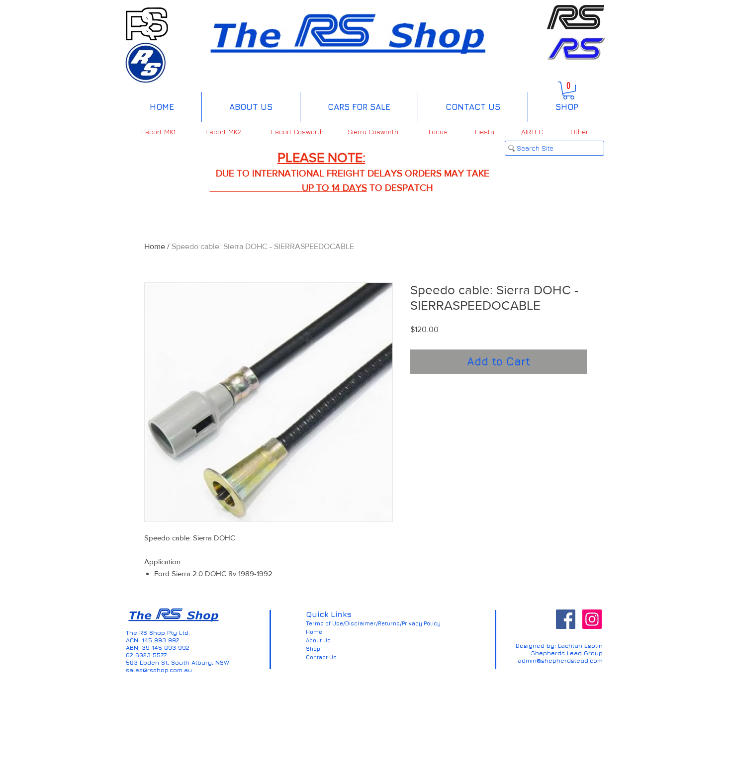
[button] (568, 90)
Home (154, 246)
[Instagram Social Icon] (592, 619)
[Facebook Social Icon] (565, 619)
